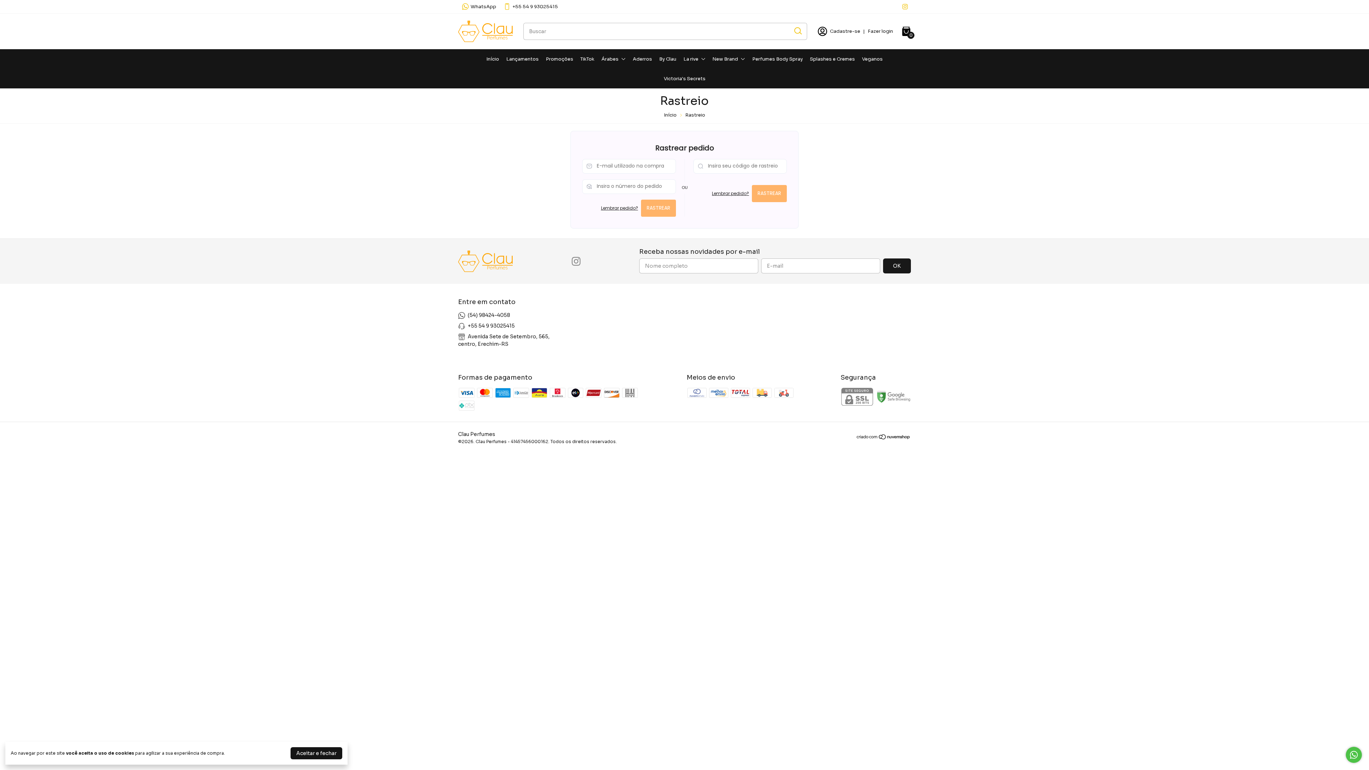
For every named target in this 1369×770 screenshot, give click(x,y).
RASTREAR (658, 207)
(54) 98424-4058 (489, 315)
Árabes (610, 59)
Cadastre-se (845, 31)
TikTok (587, 59)
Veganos (872, 59)
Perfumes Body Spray (777, 59)
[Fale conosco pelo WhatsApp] (1354, 755)
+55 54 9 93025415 (535, 7)
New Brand (725, 59)
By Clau (667, 59)
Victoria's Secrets (685, 79)
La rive (690, 59)
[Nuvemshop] (883, 438)
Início (492, 59)
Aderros (642, 59)
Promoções (559, 59)
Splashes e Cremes (832, 59)
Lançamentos (522, 59)
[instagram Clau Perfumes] (905, 6)
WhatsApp (483, 7)
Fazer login (880, 31)
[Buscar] (797, 31)
